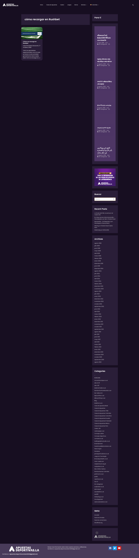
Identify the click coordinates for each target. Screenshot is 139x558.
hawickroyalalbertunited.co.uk (102, 446)
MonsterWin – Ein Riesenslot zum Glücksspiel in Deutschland (103, 222)
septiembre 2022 (99, 306)
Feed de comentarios (100, 520)
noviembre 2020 (99, 354)
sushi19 (96, 494)
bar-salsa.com (98, 393)
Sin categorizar (103, 44)
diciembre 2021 (98, 321)
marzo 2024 (97, 281)
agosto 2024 (98, 271)
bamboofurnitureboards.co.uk (102, 390)
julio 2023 (97, 294)
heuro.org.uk (97, 448)
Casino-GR (97, 428)
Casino (62, 5)
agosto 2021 (97, 332)
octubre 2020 (98, 357)
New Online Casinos (99, 469)
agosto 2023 (97, 291)
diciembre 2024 (98, 268)
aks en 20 (97, 383)
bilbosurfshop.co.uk (99, 398)
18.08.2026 (97, 378)
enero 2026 (97, 261)
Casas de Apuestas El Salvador (102, 421)
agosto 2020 (97, 362)
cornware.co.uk (98, 438)
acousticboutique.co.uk (101, 380)
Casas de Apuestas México (101, 423)
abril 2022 (97, 311)
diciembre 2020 (98, 352)
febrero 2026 (98, 258)
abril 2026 (97, 253)
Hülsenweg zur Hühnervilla (101, 230)
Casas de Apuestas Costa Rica (103, 416)
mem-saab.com (99, 461)
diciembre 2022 (98, 299)
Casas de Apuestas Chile (101, 411)
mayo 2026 (97, 251)
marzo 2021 (97, 344)
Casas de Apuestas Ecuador (102, 418)
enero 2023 (97, 296)
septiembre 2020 (99, 359)
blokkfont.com (98, 403)
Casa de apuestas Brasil (101, 406)
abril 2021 (96, 342)
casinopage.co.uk (99, 431)
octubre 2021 (98, 326)
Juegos (69, 5)
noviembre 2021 (98, 324)
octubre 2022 (98, 304)
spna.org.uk (97, 489)
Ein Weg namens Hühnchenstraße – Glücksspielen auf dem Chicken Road (104, 218)
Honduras (97, 451)
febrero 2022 (98, 316)
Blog (95, 400)
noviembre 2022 (99, 301)
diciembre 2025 (98, 263)
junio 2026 (97, 248)
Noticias (83, 5)
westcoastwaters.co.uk (100, 502)
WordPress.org (98, 522)
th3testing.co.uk (98, 497)
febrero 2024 (98, 284)
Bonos (76, 5)
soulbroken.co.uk (99, 486)
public (96, 476)
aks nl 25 (96, 385)
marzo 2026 (97, 256)
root (106, 42)
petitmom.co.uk (98, 474)
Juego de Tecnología (100, 456)
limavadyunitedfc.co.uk (101, 459)
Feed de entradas (99, 517)
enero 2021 (97, 349)
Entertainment (98, 443)
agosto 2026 (97, 243)
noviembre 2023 (99, 289)
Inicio (41, 5)
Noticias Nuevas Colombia (101, 471)
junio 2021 (97, 337)
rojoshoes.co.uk (98, 479)
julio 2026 (97, 246)
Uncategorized (98, 499)
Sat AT (96, 481)
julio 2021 (96, 334)
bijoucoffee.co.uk (99, 395)
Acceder (96, 515)
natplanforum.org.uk (100, 464)
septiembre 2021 (99, 329)
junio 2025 (97, 266)
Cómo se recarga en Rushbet (30, 42)
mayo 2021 (97, 339)
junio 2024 (97, 276)
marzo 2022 (97, 314)
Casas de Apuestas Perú (101, 426)
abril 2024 (97, 278)
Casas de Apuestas (51, 5)
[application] (86, 5)
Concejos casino (99, 433)
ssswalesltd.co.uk (99, 492)
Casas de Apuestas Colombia (102, 413)
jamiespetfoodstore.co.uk (101, 454)
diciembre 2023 (98, 286)
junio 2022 (97, 309)
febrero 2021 (97, 347)
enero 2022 (97, 319)
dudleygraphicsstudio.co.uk (102, 441)
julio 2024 (97, 273)
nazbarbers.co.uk (99, 466)
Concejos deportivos (100, 436)
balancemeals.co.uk (100, 388)
